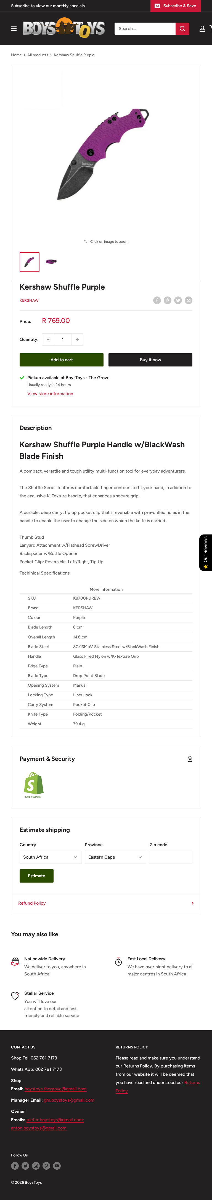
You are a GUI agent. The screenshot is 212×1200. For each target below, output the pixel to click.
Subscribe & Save (179, 5)
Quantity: (29, 339)
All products (37, 55)
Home (16, 55)
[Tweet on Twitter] (178, 300)
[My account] (202, 29)
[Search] (182, 29)
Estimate (36, 875)
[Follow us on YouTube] (57, 1166)
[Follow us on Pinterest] (46, 1166)
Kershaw (29, 300)
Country (28, 844)
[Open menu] (14, 28)
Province (94, 844)
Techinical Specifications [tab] (45, 573)
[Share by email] (188, 300)
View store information (50, 393)
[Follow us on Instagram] (36, 1166)
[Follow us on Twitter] (25, 1166)
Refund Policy (32, 903)
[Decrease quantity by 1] (48, 339)
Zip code (158, 844)
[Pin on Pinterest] (167, 300)
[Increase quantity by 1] (77, 339)
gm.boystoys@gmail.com (69, 1100)
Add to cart (62, 359)
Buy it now (150, 359)
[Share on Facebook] (157, 300)
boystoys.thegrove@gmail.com (56, 1088)
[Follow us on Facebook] (15, 1166)
